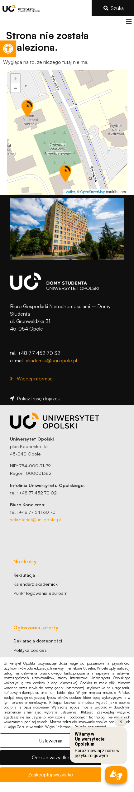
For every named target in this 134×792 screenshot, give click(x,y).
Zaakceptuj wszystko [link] (50, 774)
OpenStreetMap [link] (92, 191)
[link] (8, 49)
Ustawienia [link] (50, 740)
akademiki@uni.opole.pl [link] (51, 360)
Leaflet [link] (70, 191)
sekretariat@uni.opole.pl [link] (35, 519)
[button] (128, 21)
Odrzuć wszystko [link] (50, 757)
